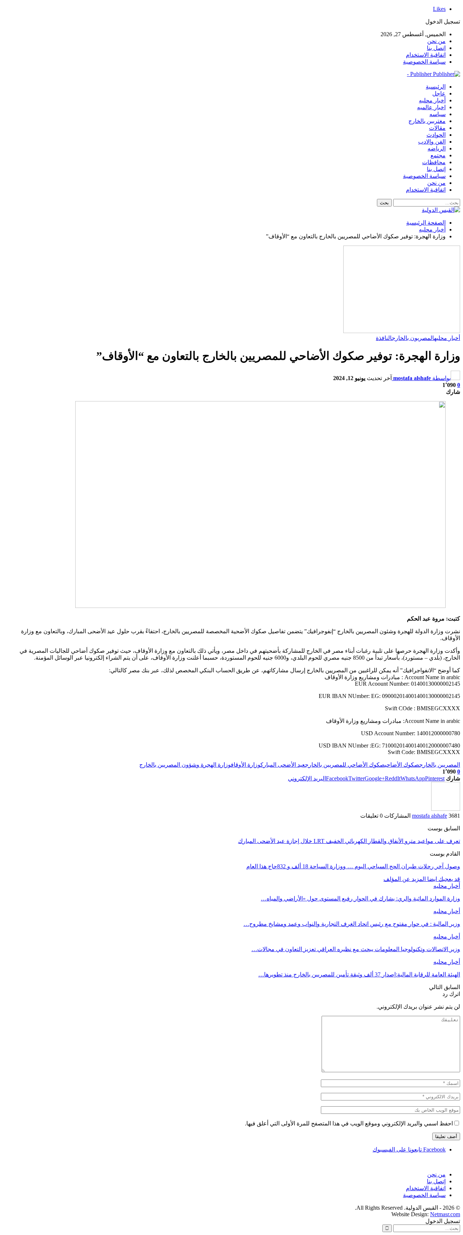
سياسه (437, 114)
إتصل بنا (436, 48)
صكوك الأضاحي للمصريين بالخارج (345, 765)
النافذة (384, 338)
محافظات (434, 162)
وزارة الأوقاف (245, 765)
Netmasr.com (445, 1214)
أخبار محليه (432, 100)
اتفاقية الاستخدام (426, 55)
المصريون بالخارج (413, 338)
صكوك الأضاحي (402, 765)
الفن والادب (432, 142)
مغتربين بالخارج (427, 121)
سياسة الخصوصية (424, 62)
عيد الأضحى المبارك (282, 765)
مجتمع (438, 155)
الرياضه (437, 148)
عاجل (439, 93)
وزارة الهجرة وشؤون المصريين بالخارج (185, 765)
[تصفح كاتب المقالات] (445, 809)
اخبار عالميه (431, 107)
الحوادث (436, 135)
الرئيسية (436, 87)
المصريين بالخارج (439, 765)
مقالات (437, 128)
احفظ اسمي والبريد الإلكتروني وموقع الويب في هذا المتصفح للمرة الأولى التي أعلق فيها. (349, 1123)
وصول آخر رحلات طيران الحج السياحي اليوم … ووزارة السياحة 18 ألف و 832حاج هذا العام (353, 866)
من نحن (436, 41)
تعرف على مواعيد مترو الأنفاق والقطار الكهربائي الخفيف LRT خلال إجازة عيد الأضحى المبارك (349, 841)
